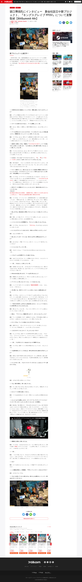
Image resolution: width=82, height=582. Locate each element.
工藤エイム (13, 22)
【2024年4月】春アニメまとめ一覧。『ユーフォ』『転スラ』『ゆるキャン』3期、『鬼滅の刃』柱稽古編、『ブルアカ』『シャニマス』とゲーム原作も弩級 (57, 75)
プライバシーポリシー (33, 566)
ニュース (39, 1)
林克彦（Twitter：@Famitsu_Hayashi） (19, 21)
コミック (27, 531)
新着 (15, 1)
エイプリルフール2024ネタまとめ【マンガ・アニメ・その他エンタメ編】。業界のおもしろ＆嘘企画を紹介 (57, 88)
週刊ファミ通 (53, 1)
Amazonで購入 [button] (14, 553)
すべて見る (49, 526)
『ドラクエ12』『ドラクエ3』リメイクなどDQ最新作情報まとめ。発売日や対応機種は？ (57, 62)
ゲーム (12, 531)
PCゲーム (23, 1)
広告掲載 (56, 566)
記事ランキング (56, 30)
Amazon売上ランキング (16, 526)
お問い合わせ (27, 566)
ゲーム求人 (35, 1)
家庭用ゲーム (18, 7)
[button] (51, 544)
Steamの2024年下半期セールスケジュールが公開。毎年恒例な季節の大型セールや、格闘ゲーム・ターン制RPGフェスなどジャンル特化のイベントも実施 (61, 44)
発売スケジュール (29, 1)
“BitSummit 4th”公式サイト (29, 518)
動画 (42, 1)
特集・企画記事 (46, 1)
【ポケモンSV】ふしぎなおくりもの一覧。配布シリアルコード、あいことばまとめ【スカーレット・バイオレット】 (67, 75)
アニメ (32, 531)
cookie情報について (51, 566)
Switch (17, 1)
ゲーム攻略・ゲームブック (19, 531)
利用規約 (40, 566)
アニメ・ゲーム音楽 (38, 531)
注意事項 (44, 566)
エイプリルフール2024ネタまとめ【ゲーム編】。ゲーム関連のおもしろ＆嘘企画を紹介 (67, 62)
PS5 (20, 1)
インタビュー (12, 7)
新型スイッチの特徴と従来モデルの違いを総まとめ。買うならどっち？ (67, 87)
